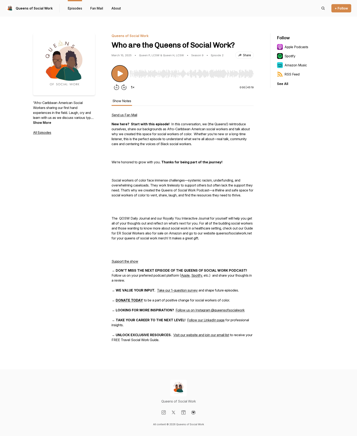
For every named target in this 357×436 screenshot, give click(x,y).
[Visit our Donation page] (193, 412)
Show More (42, 123)
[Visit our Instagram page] (164, 412)
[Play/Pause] (120, 73)
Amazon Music (295, 65)
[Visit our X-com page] (173, 412)
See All (282, 84)
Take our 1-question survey (177, 290)
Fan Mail (96, 8)
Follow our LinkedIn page (206, 320)
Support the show (125, 261)
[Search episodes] (323, 8)
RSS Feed (292, 74)
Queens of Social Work (34, 8)
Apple (185, 275)
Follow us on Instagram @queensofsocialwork (210, 310)
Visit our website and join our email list (201, 335)
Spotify (196, 275)
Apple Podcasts (296, 47)
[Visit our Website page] (183, 412)
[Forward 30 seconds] (124, 87)
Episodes (75, 8)
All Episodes (42, 132)
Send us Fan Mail (124, 115)
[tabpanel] (183, 229)
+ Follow (341, 8)
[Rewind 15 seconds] (116, 87)
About (116, 8)
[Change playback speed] (133, 87)
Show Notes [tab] (121, 101)
